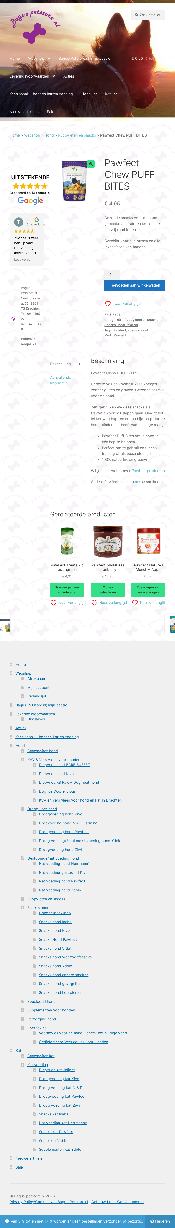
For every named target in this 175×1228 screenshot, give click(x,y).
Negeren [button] (162, 1221)
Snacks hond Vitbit (55, 948)
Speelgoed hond (41, 1001)
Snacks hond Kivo (54, 930)
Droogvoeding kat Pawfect (62, 1096)
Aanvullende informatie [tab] (60, 380)
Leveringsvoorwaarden (29, 76)
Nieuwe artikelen (24, 111)
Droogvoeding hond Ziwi (60, 849)
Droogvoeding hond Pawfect (64, 831)
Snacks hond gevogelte (59, 983)
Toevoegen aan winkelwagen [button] (67, 589)
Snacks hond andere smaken (63, 975)
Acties (68, 76)
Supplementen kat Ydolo (60, 1149)
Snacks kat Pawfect (56, 1131)
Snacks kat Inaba (53, 1114)
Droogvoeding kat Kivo (59, 1078)
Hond (86, 93)
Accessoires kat (41, 1056)
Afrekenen (36, 678)
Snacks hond (38, 907)
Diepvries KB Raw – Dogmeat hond (69, 782)
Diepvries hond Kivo (56, 773)
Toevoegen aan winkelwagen (135, 285)
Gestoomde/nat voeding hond (53, 858)
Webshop (36, 58)
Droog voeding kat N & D (61, 1087)
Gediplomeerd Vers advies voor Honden (73, 1042)
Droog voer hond (42, 809)
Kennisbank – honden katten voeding (41, 93)
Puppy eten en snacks (77, 135)
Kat (108, 93)
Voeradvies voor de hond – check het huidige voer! (83, 1033)
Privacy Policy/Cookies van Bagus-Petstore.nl (49, 1201)
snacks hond (138, 330)
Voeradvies (36, 1028)
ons (138, 481)
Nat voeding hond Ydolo (60, 890)
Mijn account (38, 687)
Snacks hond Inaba (55, 922)
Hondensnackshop (55, 913)
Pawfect (119, 330)
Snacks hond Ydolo (55, 966)
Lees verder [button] (23, 259)
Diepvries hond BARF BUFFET (64, 764)
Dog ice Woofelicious (57, 791)
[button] (91, 164)
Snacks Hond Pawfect (121, 325)
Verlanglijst (36, 696)
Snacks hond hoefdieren (60, 992)
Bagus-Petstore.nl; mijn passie (84, 58)
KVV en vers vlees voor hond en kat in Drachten (80, 800)
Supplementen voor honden (51, 1010)
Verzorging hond (41, 1019)
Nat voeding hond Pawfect (62, 881)
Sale (50, 111)
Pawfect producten (148, 470)
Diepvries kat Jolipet (57, 1069)
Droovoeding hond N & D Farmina (68, 823)
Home (15, 58)
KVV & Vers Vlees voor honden (53, 759)
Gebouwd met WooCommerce (117, 1201)
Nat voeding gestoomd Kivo (63, 872)
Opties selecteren (108, 589)
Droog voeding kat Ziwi (59, 1105)
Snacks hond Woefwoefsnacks (65, 957)
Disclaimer (36, 719)
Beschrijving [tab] (60, 364)
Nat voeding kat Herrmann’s (63, 1123)
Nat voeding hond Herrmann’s (64, 863)
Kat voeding (37, 1064)
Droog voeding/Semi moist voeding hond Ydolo (80, 840)
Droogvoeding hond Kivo (60, 814)
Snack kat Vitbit (53, 1140)
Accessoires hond (42, 750)
